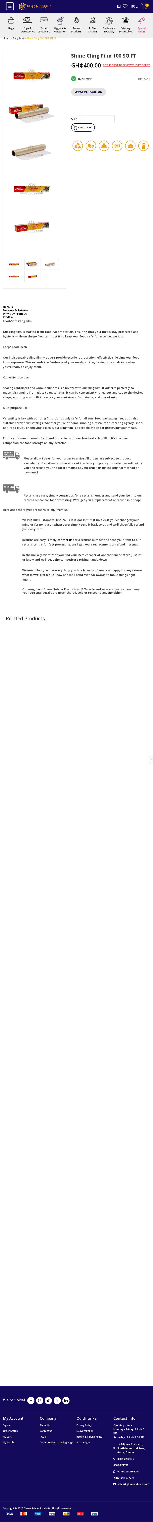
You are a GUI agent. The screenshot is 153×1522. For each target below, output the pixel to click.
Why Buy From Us (15, 314)
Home (6, 38)
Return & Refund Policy (89, 1436)
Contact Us (46, 1431)
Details (8, 307)
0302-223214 (124, 1459)
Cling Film (18, 38)
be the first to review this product (126, 65)
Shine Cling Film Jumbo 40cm (76, 1333)
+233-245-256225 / (128, 1471)
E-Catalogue (83, 1442)
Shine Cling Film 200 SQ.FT (76, 884)
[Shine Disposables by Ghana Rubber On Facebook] (30, 1400)
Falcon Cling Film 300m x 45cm (76, 1183)
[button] (123, 125)
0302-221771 (120, 1465)
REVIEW (8, 317)
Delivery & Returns (15, 310)
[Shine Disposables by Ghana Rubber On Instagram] (39, 1400)
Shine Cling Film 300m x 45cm (76, 1033)
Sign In (7, 1425)
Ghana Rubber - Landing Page (56, 1442)
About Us (45, 1425)
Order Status (10, 1431)
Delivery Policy (84, 1431)
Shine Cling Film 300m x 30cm (76, 734)
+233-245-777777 (124, 1477)
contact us (64, 540)
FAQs (43, 1436)
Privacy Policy (84, 1425)
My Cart (7, 1436)
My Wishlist (9, 1442)
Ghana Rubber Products (37, 1508)
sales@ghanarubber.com (133, 1484)
